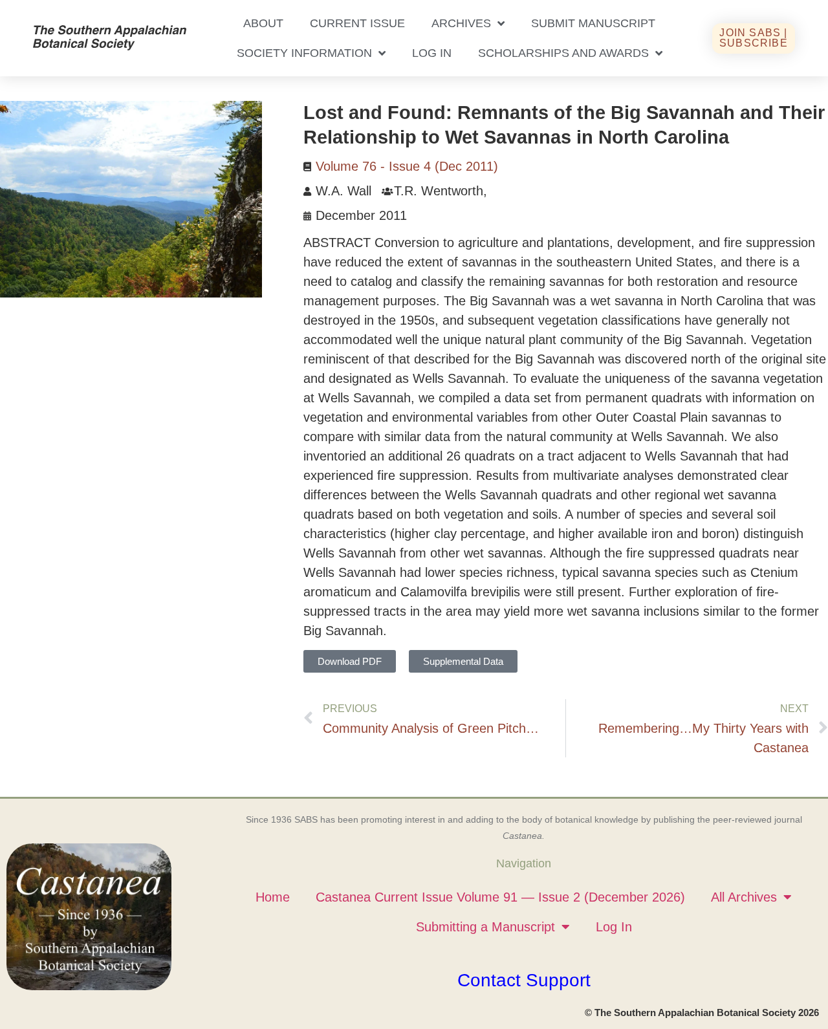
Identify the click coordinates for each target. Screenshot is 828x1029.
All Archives (744, 897)
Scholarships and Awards (563, 53)
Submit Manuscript (593, 23)
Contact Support (524, 980)
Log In (432, 53)
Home (273, 897)
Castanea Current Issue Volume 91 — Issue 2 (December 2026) (500, 897)
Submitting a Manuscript (485, 927)
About (263, 23)
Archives (461, 23)
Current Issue (357, 23)
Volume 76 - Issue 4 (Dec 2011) (407, 166)
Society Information (304, 53)
